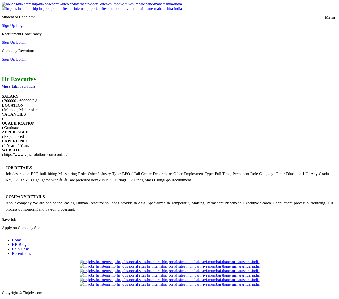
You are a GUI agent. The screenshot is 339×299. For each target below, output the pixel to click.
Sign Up (8, 25)
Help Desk (20, 249)
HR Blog (19, 244)
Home (17, 240)
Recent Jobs (21, 253)
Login (21, 25)
